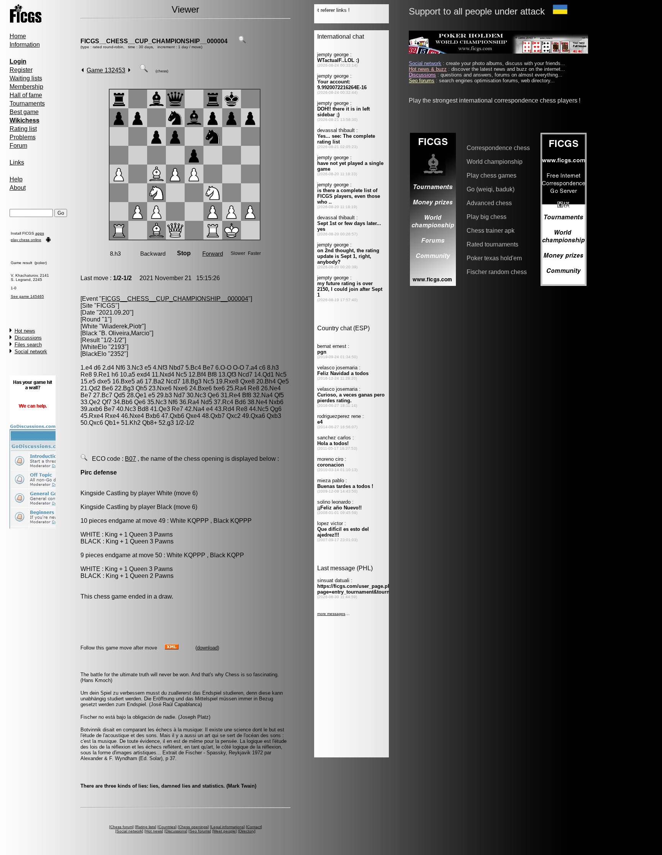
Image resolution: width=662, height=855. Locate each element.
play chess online (26, 240)
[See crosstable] (242, 41)
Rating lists (145, 827)
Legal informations (227, 827)
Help (16, 179)
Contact (254, 827)
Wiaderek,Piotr (122, 326)
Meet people (224, 831)
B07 (130, 458)
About (18, 187)
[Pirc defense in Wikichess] (83, 458)
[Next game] (129, 70)
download (207, 648)
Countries (167, 827)
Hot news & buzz (428, 69)
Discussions (28, 338)
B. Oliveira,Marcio (125, 333)
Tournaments (27, 103)
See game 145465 (27, 296)
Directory (246, 831)
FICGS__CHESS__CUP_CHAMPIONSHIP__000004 (154, 41)
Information (25, 44)
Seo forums (200, 831)
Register (21, 70)
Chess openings (193, 827)
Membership (26, 86)
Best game (24, 112)
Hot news (25, 331)
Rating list (23, 129)
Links (17, 162)
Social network (31, 351)
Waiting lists (26, 78)
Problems (23, 137)
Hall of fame (26, 95)
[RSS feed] (172, 647)
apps (39, 233)
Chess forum (121, 827)
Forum (18, 145)
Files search (28, 345)
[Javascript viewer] (143, 70)
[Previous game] (83, 70)
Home (18, 36)
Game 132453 (106, 70)
